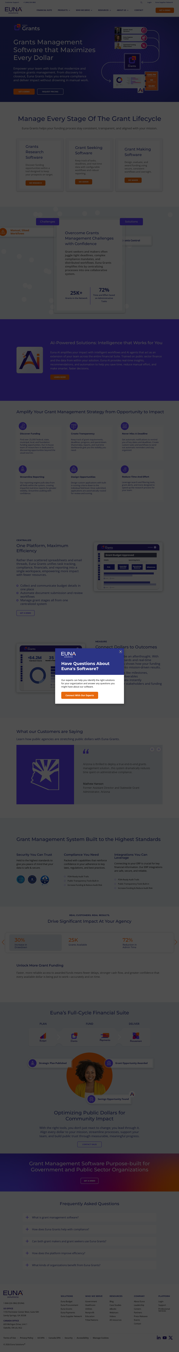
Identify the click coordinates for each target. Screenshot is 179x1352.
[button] (121, 652)
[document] (89, 676)
